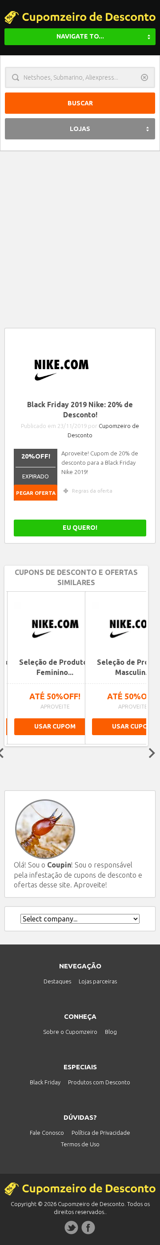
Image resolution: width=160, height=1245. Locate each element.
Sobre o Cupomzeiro (70, 1032)
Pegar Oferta (36, 493)
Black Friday (45, 1082)
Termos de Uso (80, 1144)
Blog (111, 1032)
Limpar (144, 77)
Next (152, 753)
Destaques (57, 981)
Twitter (71, 1228)
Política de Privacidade (101, 1132)
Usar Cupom (115, 726)
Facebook (88, 1228)
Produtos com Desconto (99, 1082)
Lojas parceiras (98, 981)
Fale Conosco (47, 1132)
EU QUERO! (80, 527)
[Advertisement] (80, 235)
